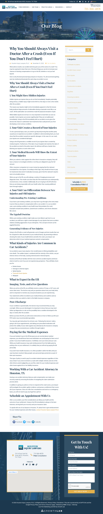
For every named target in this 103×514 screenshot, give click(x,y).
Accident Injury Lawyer (74, 70)
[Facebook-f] (77, 1)
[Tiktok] (88, 1)
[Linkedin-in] (85, 1)
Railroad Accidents (72, 151)
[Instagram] (82, 1)
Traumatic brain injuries (20, 273)
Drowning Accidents (73, 97)
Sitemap (74, 504)
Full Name (71, 452)
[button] (18, 422)
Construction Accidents (74, 86)
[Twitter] (26, 464)
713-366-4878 (92, 8)
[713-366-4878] (31, 455)
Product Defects (72, 140)
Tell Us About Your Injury (75, 472)
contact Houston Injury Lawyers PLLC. (47, 410)
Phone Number (72, 459)
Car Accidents (51, 63)
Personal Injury (71, 118)
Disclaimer (60, 502)
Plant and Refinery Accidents (75, 124)
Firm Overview (24, 7)
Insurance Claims (72, 108)
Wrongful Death (72, 172)
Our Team (35, 7)
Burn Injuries (71, 75)
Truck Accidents (72, 156)
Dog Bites (70, 91)
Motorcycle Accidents (73, 113)
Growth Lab (61, 507)
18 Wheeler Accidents (73, 64)
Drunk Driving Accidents (74, 102)
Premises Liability (72, 129)
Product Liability (72, 145)
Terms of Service (46, 504)
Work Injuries (71, 167)
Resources (59, 7)
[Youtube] (80, 1)
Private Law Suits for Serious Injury (77, 135)
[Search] (88, 50)
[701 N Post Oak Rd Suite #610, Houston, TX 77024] (13, 455)
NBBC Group (67, 504)
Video (69, 162)
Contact (69, 7)
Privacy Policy (52, 502)
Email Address (72, 465)
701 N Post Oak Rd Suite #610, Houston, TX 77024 (22, 455)
